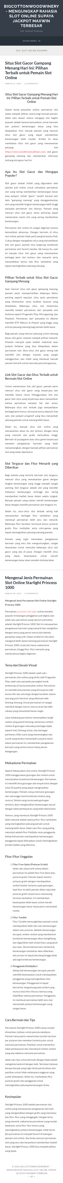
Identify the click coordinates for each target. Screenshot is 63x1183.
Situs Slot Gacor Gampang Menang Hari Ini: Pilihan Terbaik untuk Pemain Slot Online (28, 70)
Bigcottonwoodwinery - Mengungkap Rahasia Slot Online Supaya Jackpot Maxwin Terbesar (31, 16)
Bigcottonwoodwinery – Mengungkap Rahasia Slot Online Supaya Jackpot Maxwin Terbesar (31, 1170)
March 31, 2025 (13, 83)
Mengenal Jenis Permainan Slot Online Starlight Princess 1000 (31, 582)
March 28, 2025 (13, 593)
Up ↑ (32, 1176)
